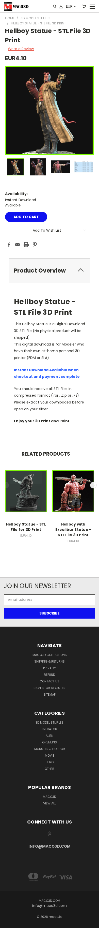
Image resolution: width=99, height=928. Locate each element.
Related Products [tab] (46, 454)
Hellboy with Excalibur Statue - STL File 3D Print (73, 529)
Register (58, 688)
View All (49, 803)
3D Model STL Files (49, 722)
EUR (69, 6)
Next (93, 485)
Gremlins (49, 742)
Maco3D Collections (49, 655)
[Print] (26, 244)
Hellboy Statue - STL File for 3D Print (26, 527)
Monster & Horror (49, 749)
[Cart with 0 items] (84, 6)
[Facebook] (8, 244)
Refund (49, 674)
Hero (50, 762)
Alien (49, 736)
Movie (49, 755)
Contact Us (49, 681)
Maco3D (49, 797)
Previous (6, 485)
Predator (49, 729)
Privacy (49, 668)
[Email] (17, 244)
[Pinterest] (34, 244)
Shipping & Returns (49, 661)
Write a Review (21, 48)
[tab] (49, 270)
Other (49, 769)
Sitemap (49, 694)
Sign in (39, 688)
